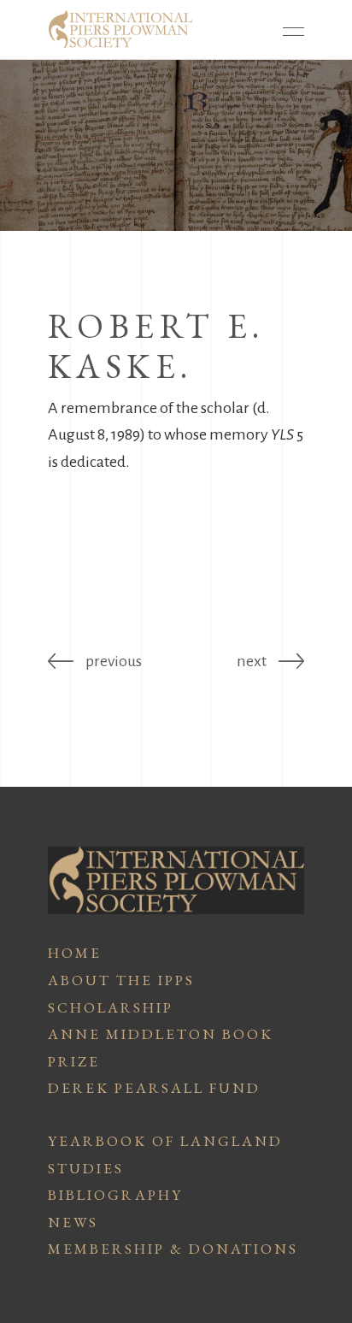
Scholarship (110, 1007)
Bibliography (115, 1194)
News (73, 1222)
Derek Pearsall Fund (154, 1087)
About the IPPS (121, 980)
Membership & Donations (173, 1248)
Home (75, 952)
